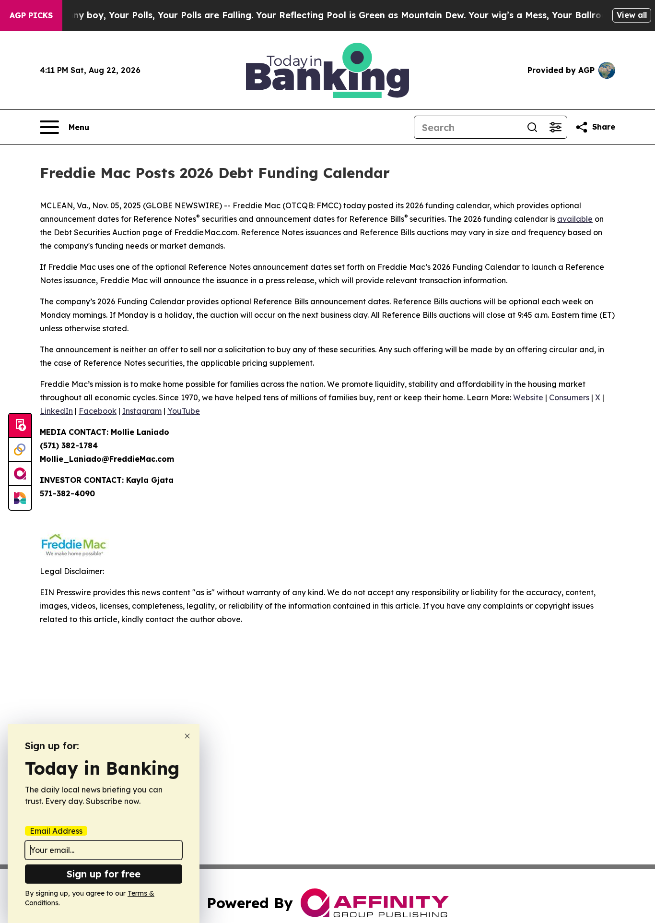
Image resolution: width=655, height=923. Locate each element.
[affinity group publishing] (20, 474)
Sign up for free (103, 874)
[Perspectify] (20, 450)
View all (632, 15)
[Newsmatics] (20, 498)
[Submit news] (20, 426)
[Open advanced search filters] (555, 127)
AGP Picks (31, 15)
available (575, 219)
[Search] (532, 127)
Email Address (56, 831)
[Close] (187, 736)
